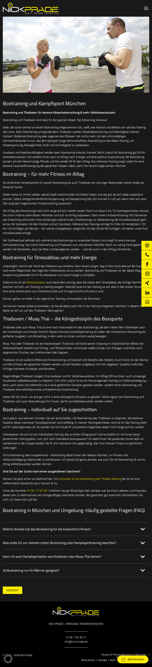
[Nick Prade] (30, 8)
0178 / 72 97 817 (38, 490)
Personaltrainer (36, 282)
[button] (8, 659)
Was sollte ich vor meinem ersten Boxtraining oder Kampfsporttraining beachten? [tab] (59, 542)
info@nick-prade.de (76, 641)
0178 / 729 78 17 (76, 637)
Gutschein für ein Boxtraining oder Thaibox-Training (90, 478)
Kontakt (12, 590)
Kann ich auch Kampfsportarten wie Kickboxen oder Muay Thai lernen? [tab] (52, 556)
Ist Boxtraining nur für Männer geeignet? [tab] (31, 570)
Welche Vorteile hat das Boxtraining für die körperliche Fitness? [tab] (47, 529)
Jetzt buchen (135, 659)
